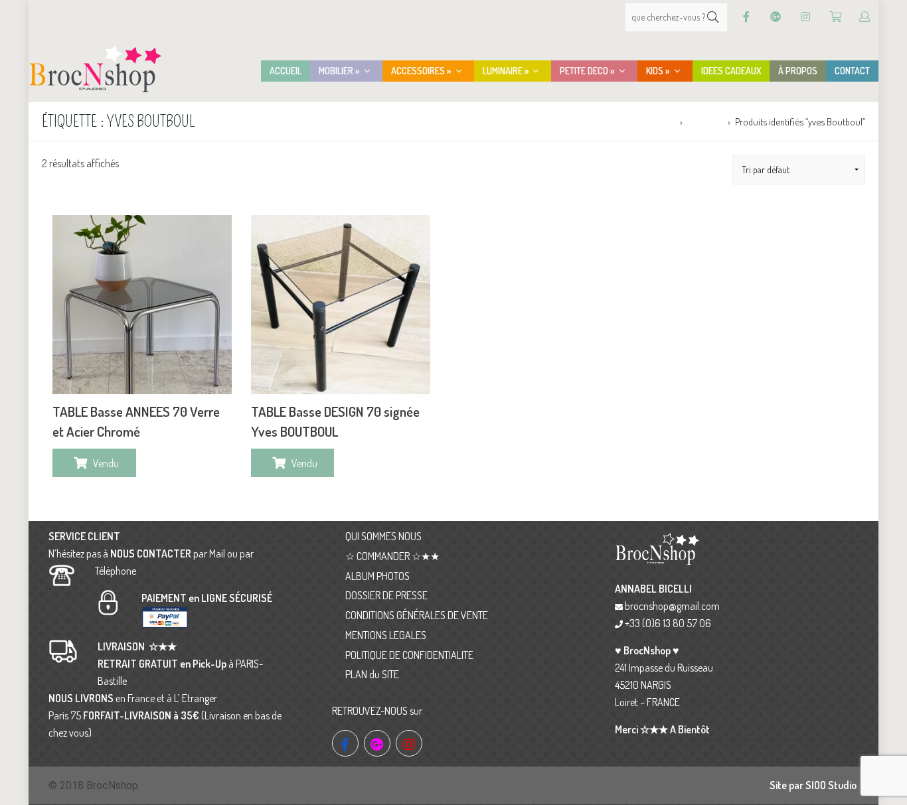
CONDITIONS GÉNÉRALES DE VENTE (416, 615)
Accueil (661, 121)
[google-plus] (377, 743)
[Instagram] (805, 17)
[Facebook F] (746, 17)
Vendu (106, 463)
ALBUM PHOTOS (377, 576)
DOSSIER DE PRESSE (386, 595)
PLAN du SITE (372, 674)
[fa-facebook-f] (345, 743)
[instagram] (409, 743)
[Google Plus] (775, 17)
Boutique (704, 121)
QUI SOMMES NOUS (383, 536)
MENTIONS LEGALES (385, 635)
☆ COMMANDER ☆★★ (392, 556)
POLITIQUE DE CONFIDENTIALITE (409, 655)
